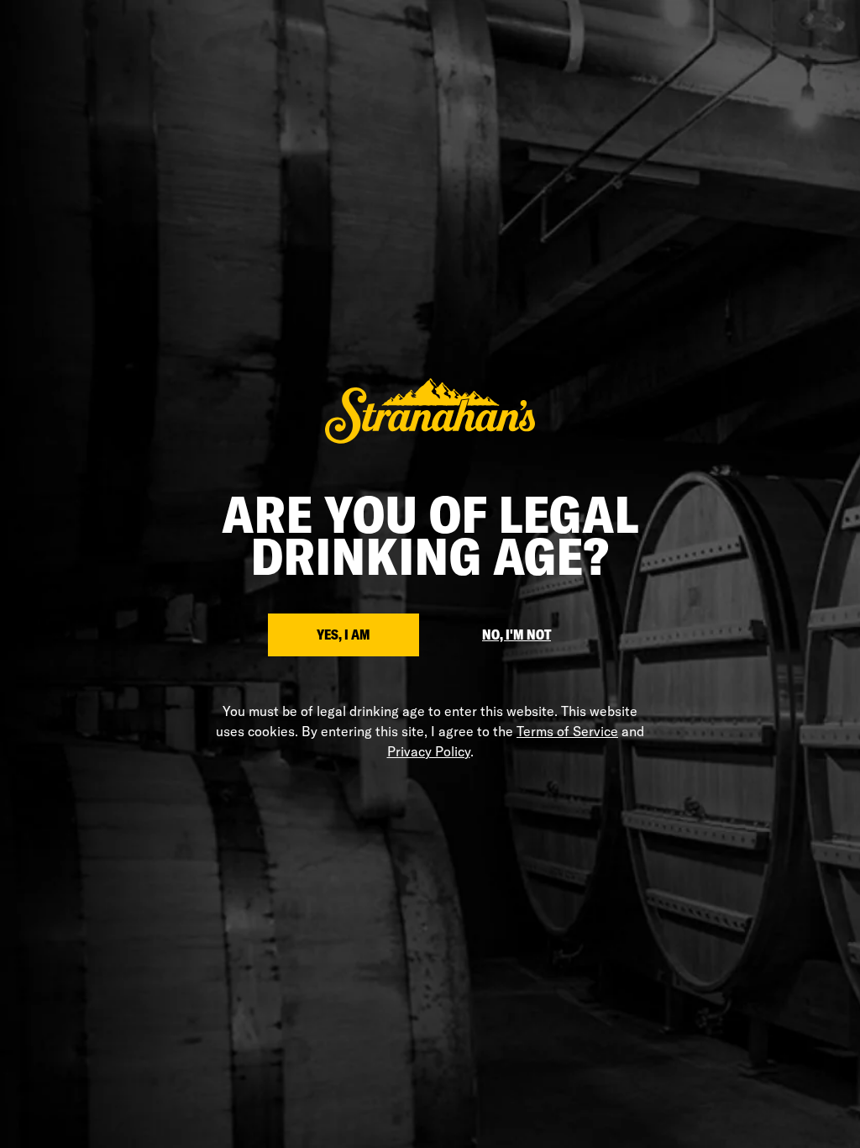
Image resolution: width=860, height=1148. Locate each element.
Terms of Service (567, 731)
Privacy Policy (428, 751)
